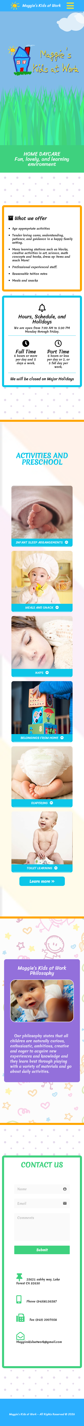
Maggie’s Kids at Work (41, 5)
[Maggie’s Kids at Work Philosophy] (42, 1020)
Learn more (40, 881)
